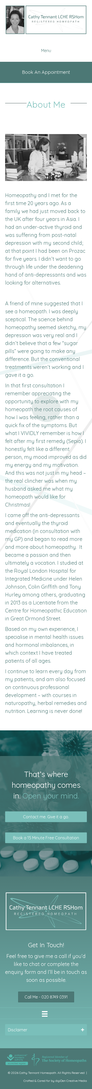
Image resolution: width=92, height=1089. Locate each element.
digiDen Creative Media (71, 1081)
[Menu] (45, 1014)
